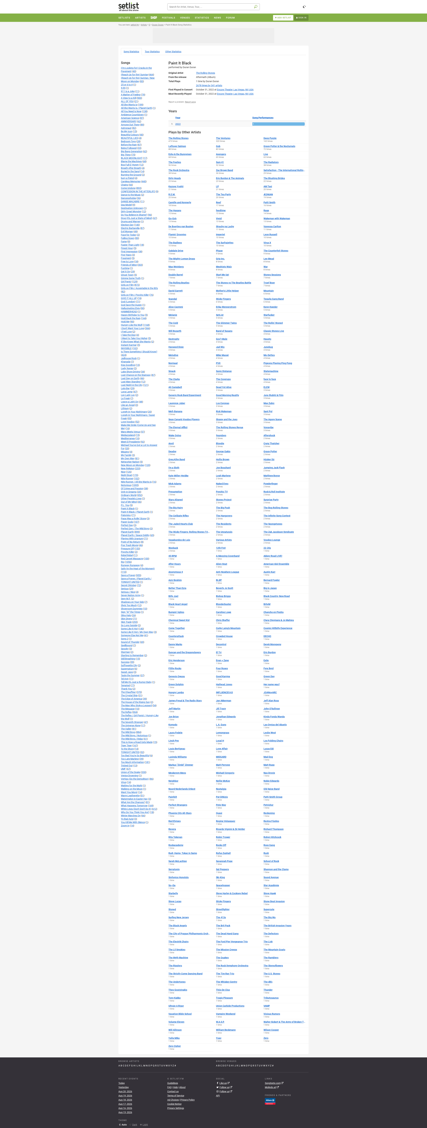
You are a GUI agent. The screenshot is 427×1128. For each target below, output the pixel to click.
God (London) (128, 301)
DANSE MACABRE (130, 201)
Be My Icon (126, 131)
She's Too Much (129, 605)
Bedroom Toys (128, 141)
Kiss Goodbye (128, 365)
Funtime (125, 268)
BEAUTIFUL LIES (129, 138)
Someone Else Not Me (132, 635)
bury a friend (127, 178)
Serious (125, 588)
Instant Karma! (129, 345)
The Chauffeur (128, 692)
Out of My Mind (129, 501)
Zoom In (125, 825)
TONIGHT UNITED (130, 752)
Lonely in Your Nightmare (134, 411)
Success (125, 662)
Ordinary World (128, 495)
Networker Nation (130, 461)
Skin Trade (126, 622)
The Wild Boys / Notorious (134, 735)
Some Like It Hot (129, 628)
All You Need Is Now (131, 111)
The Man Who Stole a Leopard (136, 705)
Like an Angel (128, 405)
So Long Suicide (129, 625)
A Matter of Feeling (130, 94)
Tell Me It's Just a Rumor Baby (136, 682)
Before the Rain (129, 144)
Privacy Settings (175, 1108)
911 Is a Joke (128, 91)
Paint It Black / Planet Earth (135, 512)
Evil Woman (127, 231)
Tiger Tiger (126, 745)
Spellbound (126, 645)
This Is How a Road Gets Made (136, 742)
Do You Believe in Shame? (134, 214)
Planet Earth (127, 532)
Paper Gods (127, 522)
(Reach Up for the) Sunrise (134, 74)
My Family (126, 455)
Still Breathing (128, 658)
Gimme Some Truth (131, 278)
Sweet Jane (127, 672)
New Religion (127, 468)
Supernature (127, 668)
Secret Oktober (128, 585)
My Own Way (127, 458)
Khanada (125, 361)
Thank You (126, 688)
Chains (124, 184)
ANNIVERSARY (128, 121)
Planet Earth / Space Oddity (135, 535)
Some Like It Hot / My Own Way (137, 632)
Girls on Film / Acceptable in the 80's (139, 288)
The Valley (126, 728)
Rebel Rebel (127, 555)
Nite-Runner (127, 478)
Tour (152, 51)
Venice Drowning (129, 775)
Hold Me (125, 321)
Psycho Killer (127, 552)
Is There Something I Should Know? (139, 351)
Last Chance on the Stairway (136, 375)
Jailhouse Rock (129, 358)
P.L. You (125, 505)
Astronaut (126, 128)
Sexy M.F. (126, 598)
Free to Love (127, 261)
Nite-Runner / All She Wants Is (136, 481)
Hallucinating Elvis (130, 308)
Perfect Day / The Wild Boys (135, 528)
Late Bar (125, 388)
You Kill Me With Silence (133, 822)
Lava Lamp (127, 391)
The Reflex (126, 712)
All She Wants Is (129, 104)
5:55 (123, 88)
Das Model (126, 204)
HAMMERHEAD (129, 311)
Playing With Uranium (132, 538)
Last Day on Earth (130, 378)
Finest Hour (127, 248)
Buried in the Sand (130, 171)
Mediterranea (128, 438)
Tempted (125, 685)
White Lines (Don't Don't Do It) (136, 809)
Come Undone (128, 188)
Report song (190, 102)
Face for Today (128, 234)
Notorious (126, 485)
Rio (122, 562)
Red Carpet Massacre (132, 558)
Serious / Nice (128, 592)
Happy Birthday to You (132, 315)
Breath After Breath (131, 168)
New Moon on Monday (132, 465)
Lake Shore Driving (130, 371)
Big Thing (126, 154)
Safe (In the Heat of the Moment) (138, 568)
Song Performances (262, 117)
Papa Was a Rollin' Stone (133, 518)
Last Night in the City (131, 385)
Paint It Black (128, 508)
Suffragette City (129, 665)
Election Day (127, 224)
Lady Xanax (127, 368)
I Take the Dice (128, 335)
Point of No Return (130, 542)
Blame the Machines (131, 161)
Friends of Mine (129, 265)
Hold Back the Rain (130, 318)
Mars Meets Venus (130, 431)
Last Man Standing (131, 381)
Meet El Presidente (130, 441)
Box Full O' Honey (130, 164)
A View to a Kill (128, 98)
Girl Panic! (126, 281)
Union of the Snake (130, 772)
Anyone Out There (130, 124)
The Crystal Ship (129, 695)
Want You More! (129, 792)
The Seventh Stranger (132, 722)
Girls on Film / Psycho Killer (135, 295)
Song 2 (124, 638)
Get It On (125, 271)
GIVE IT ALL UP (129, 298)
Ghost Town (127, 275)
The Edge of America (131, 698)
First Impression (129, 251)
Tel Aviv (125, 678)
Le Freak (125, 398)
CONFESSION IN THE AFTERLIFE (138, 191)
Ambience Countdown (132, 114)
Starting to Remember (132, 655)
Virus (123, 782)
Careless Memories (130, 181)
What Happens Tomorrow (134, 805)
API (218, 1095)
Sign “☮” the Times (130, 612)
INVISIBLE (126, 348)
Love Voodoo (128, 421)
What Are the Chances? (133, 802)
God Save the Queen (131, 305)
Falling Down (127, 238)
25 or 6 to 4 (127, 84)
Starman (125, 652)
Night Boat (126, 475)
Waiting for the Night (131, 785)
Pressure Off (127, 548)
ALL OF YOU (127, 101)
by (209, 85)
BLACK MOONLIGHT (131, 158)
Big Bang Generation (131, 151)
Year (177, 117)
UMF (123, 769)
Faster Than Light (130, 244)
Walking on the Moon (132, 789)
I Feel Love (126, 331)
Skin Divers (126, 618)
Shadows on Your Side (132, 602)
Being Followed (129, 148)
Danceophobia (128, 198)
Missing (125, 451)
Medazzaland (128, 435)
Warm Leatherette (130, 795)
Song (131, 51)
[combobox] (213, 6)
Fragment (126, 258)
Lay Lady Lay (128, 395)
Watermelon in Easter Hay (134, 799)
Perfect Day (127, 525)
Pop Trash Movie (129, 545)
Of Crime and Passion (132, 488)
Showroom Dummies (131, 608)
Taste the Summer (130, 675)
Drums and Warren (130, 221)
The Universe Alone (130, 725)
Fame (124, 241)
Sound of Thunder (130, 642)
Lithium (125, 408)
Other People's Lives (131, 498)
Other (173, 51)
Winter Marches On (131, 815)
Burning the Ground (131, 174)
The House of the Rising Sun (135, 702)
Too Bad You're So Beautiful (135, 755)
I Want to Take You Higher (134, 338)
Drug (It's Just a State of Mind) (136, 218)
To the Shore (127, 748)
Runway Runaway (130, 565)
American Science (130, 118)
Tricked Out (127, 765)
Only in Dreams (128, 491)
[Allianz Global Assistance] (270, 1101)
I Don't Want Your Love (132, 328)
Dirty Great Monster (131, 211)
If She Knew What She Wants (136, 341)
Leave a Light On (129, 401)
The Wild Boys (128, 732)
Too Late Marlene (130, 759)
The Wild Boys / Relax (132, 738)
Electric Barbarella (130, 228)
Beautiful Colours (130, 134)
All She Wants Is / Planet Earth (136, 108)
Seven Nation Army (131, 595)
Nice (123, 471)
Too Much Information (132, 762)
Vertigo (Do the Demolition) (135, 779)
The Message (128, 708)
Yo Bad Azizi (127, 819)
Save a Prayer (128, 575)
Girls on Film (127, 285)
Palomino (126, 515)
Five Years (126, 255)
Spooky (125, 648)
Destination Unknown (132, 208)
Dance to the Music (131, 194)
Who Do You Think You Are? (135, 812)
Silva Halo (126, 615)
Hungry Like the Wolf (131, 325)
